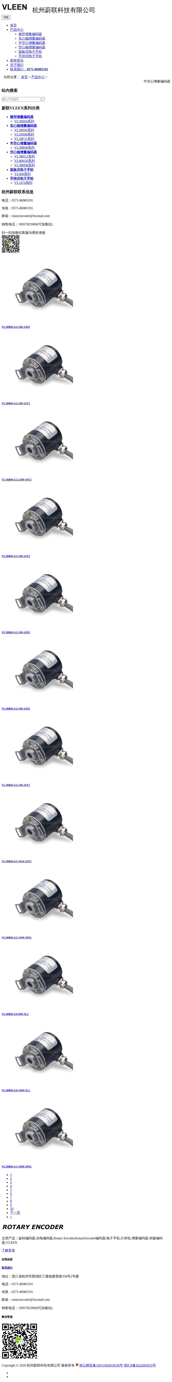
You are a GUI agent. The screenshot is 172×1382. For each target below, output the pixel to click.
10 (11, 1208)
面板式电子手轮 (30, 51)
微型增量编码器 (30, 34)
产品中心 (16, 29)
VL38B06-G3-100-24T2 (16, 556)
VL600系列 (22, 174)
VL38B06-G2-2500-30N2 (16, 937)
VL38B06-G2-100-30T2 (16, 785)
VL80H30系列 (24, 161)
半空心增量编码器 (31, 43)
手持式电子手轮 (30, 56)
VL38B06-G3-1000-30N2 (16, 1166)
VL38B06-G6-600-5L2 (15, 1014)
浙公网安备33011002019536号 (101, 1365)
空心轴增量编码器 (31, 47)
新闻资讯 (16, 60)
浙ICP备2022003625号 (140, 1365)
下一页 (15, 1212)
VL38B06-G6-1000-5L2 (16, 1090)
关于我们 (16, 65)
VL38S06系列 (24, 130)
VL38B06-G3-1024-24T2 (16, 861)
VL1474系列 (23, 183)
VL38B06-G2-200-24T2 (16, 403)
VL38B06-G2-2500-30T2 (16, 479)
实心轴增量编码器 (31, 38)
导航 (6, 17)
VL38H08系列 (24, 165)
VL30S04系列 (24, 121)
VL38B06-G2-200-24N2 (16, 708)
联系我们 (7, 1267)
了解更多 (8, 1250)
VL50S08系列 (24, 134)
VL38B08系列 (24, 147)
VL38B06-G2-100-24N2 (16, 632)
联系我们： (29, 69)
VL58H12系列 (24, 156)
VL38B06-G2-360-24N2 (16, 326)
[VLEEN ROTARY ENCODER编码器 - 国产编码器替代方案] (14, 11)
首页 (13, 25)
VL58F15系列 (24, 139)
